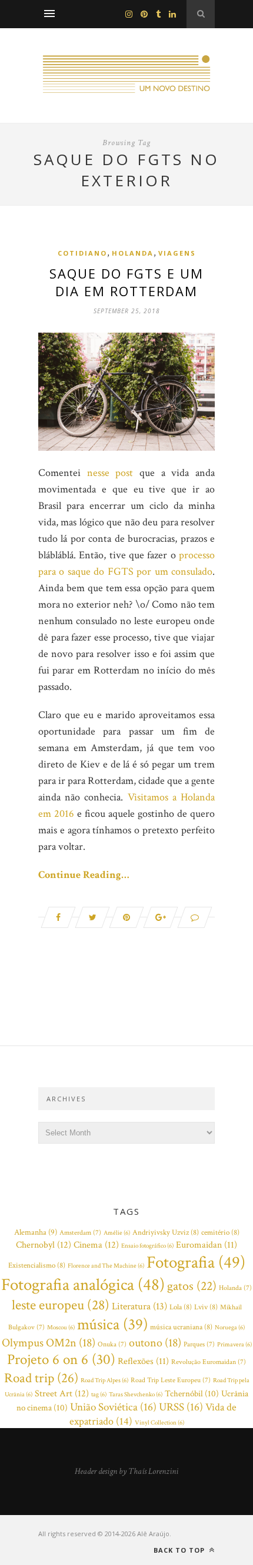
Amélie (117, 1233)
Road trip (41, 1378)
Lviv (206, 1307)
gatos (192, 1286)
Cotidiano (82, 253)
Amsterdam (80, 1232)
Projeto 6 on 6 (61, 1359)
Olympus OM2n (48, 1342)
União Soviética (113, 1407)
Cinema (96, 1244)
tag (98, 1394)
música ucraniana (181, 1327)
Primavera (234, 1345)
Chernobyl (43, 1244)
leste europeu (60, 1305)
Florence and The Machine (106, 1266)
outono (155, 1342)
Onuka (112, 1344)
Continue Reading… (83, 875)
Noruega (230, 1327)
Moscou (61, 1327)
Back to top (180, 1550)
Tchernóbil (192, 1393)
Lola (180, 1307)
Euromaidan (206, 1245)
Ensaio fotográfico (147, 1246)
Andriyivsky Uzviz (165, 1233)
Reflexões (143, 1361)
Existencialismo (36, 1266)
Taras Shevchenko (135, 1394)
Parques (199, 1344)
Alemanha (35, 1232)
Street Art (62, 1393)
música (112, 1324)
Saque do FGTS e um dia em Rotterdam (126, 282)
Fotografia (196, 1262)
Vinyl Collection (159, 1423)
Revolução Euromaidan (208, 1362)
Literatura (139, 1306)
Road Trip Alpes (104, 1380)
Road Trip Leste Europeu (171, 1380)
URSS (181, 1407)
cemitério (220, 1233)
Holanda (133, 253)
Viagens (177, 253)
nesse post (110, 473)
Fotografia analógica (83, 1285)
